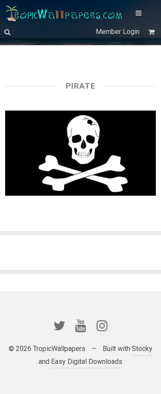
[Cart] (152, 32)
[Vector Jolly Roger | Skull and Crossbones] (80, 153)
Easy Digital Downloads (86, 361)
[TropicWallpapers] (65, 12)
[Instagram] (102, 325)
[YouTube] (80, 325)
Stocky (142, 349)
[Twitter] (59, 325)
